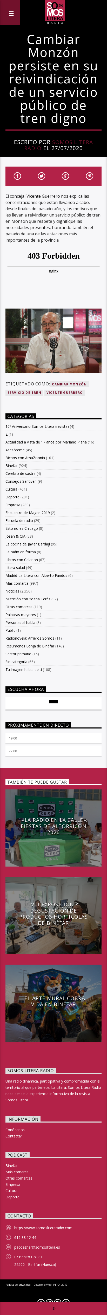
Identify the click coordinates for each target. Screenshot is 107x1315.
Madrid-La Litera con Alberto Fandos (36, 575)
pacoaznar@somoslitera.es (37, 1247)
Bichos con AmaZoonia (25, 457)
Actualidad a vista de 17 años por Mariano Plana (46, 442)
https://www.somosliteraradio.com (43, 1227)
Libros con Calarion (21, 559)
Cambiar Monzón (69, 384)
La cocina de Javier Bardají (27, 544)
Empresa (12, 504)
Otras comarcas (18, 606)
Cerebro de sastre (20, 473)
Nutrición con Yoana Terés (27, 598)
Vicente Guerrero (64, 392)
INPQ (56, 1284)
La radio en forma (20, 551)
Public (10, 630)
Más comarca (17, 583)
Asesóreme (15, 449)
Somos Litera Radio (58, 145)
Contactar (13, 1136)
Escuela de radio (19, 520)
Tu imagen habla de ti (23, 669)
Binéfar (11, 465)
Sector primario (18, 653)
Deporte (12, 496)
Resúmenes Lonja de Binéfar (29, 646)
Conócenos (15, 1129)
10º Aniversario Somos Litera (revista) (37, 426)
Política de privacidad (18, 1284)
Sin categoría (16, 661)
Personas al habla (20, 622)
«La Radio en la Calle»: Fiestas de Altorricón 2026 (54, 826)
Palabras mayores (20, 614)
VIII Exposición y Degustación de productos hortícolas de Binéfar (53, 913)
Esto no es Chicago (21, 528)
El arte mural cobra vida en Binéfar (54, 1001)
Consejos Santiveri (21, 481)
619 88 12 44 (25, 1237)
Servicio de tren (24, 392)
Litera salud (15, 567)
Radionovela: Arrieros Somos (29, 638)
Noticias (12, 591)
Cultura (11, 489)
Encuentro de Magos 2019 (27, 512)
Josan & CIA (15, 536)
